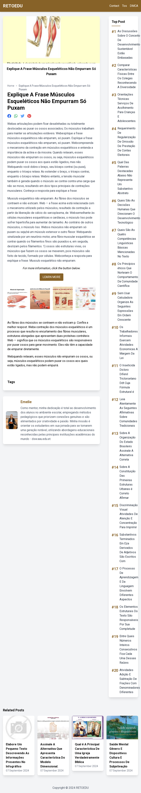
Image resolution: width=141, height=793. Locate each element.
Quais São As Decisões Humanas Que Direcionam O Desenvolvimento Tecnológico (129, 211)
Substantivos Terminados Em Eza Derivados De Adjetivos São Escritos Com (128, 548)
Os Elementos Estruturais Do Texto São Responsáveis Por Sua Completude (129, 618)
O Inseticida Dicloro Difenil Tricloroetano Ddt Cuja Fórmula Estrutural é (128, 379)
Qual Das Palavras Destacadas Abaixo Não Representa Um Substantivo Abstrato (125, 177)
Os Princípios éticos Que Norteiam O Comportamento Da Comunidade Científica (128, 275)
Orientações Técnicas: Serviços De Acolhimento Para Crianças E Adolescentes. (127, 108)
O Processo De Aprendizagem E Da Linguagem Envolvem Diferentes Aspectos (129, 584)
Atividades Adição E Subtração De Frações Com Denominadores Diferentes (130, 681)
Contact (114, 6)
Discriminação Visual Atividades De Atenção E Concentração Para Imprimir (129, 516)
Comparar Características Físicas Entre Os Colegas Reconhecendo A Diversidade (127, 76)
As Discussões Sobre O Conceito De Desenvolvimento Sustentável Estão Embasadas (129, 44)
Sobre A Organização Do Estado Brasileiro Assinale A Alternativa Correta (127, 446)
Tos (124, 6)
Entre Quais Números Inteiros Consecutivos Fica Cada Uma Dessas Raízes (128, 649)
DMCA (134, 6)
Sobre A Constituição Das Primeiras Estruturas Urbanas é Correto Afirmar (127, 482)
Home (10, 85)
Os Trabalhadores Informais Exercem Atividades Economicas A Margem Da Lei (129, 342)
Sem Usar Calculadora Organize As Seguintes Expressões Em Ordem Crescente (125, 306)
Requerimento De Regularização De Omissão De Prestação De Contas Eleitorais (127, 142)
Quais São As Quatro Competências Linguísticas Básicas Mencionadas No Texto (127, 243)
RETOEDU (13, 5)
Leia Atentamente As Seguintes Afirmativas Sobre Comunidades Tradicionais (128, 412)
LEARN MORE (51, 277)
